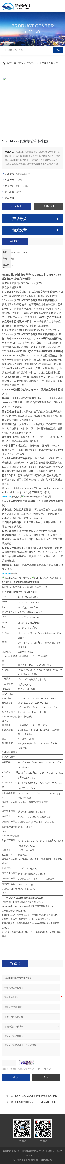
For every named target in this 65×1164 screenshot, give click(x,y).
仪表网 (26, 1160)
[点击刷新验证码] (26, 1062)
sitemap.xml (46, 1160)
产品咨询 (16, 206)
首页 (20, 63)
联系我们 (48, 206)
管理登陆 (35, 1160)
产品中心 (31, 63)
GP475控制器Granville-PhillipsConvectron (34, 1096)
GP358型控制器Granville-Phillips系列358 (33, 1102)
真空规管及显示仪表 (50, 63)
